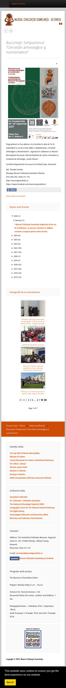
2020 (14, 256)
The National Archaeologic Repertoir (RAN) (27, 504)
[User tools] (55, 63)
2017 (14, 268)
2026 (14, 216)
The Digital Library (17, 511)
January (17, 220)
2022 (14, 248)
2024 (14, 239)
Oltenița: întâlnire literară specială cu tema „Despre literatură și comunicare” (33, 368)
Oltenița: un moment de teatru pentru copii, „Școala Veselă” (33, 392)
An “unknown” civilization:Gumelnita (25, 500)
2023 (14, 243)
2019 (14, 260)
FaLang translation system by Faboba (15, 196)
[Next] (42, 400)
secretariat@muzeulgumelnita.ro (29, 553)
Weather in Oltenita (18, 470)
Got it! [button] (10, 682)
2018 (14, 264)
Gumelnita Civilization (19, 496)
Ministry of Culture (17, 456)
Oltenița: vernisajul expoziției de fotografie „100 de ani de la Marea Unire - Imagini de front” (33, 321)
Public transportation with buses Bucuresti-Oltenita (30, 477)
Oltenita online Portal (18, 467)
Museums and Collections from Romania (26, 518)
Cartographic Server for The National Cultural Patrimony (32, 507)
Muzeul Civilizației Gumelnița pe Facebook (36, 558)
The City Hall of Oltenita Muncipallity (25, 453)
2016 (14, 273)
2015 (14, 277)
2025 (14, 235)
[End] (45, 400)
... (35, 399)
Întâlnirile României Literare (33, 345)
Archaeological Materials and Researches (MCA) (29, 514)
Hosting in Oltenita (17, 474)
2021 (14, 252)
